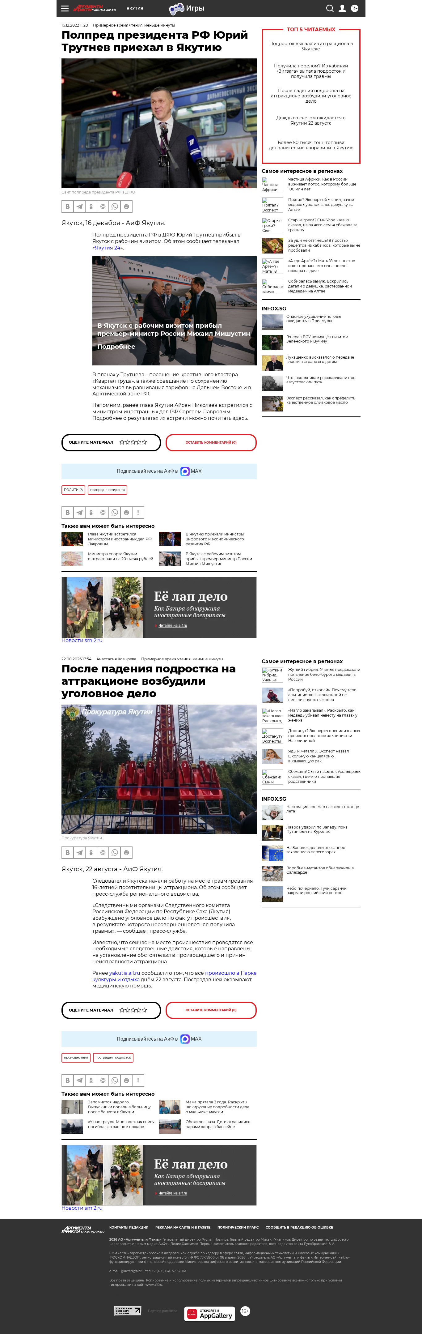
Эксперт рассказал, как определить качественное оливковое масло (320, 400)
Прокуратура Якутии (81, 838)
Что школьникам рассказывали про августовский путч (321, 380)
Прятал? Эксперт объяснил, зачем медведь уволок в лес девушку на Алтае (321, 204)
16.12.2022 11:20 (74, 25)
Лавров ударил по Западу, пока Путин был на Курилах (317, 829)
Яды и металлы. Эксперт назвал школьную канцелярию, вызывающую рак (318, 756)
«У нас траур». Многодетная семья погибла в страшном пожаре (121, 1124)
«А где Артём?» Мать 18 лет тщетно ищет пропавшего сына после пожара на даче (321, 265)
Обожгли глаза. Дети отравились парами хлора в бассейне (218, 1124)
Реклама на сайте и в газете (182, 1227)
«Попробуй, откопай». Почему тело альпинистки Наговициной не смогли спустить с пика (322, 695)
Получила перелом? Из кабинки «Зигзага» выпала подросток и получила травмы (311, 71)
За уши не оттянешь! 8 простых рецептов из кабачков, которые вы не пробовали (324, 245)
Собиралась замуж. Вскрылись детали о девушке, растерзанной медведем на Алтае (320, 286)
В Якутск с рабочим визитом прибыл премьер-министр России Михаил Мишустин (173, 329)
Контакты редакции (128, 1227)
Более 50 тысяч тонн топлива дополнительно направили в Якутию (311, 145)
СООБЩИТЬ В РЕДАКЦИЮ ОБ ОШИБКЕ (299, 1227)
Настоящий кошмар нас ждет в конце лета (322, 809)
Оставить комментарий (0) (211, 443)
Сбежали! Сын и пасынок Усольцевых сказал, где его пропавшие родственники (324, 776)
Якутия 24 (107, 248)
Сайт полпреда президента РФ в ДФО (98, 192)
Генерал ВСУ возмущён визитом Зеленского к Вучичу (317, 339)
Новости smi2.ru (82, 640)
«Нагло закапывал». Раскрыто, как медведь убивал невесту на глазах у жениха (322, 715)
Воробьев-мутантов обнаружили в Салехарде (320, 870)
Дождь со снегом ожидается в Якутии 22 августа (311, 120)
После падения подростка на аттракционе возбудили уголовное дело (311, 96)
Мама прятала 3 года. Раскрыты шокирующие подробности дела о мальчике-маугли (217, 1107)
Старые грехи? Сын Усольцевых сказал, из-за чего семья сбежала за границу (322, 225)
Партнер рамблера (162, 1311)
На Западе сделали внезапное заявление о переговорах (315, 850)
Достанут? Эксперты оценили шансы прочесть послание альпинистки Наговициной (324, 735)
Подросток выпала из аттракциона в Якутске (311, 46)
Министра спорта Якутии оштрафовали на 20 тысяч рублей (120, 556)
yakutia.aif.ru (124, 973)
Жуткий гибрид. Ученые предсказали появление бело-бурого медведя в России (324, 674)
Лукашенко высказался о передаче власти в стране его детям (320, 359)
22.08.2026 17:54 (76, 659)
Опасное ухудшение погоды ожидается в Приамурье (313, 318)
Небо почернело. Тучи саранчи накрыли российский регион (316, 890)
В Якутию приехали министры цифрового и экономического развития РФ (215, 539)
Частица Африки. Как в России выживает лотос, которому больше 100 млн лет (322, 184)
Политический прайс (238, 1227)
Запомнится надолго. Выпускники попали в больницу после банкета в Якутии (119, 1107)
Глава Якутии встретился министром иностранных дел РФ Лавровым (120, 539)
